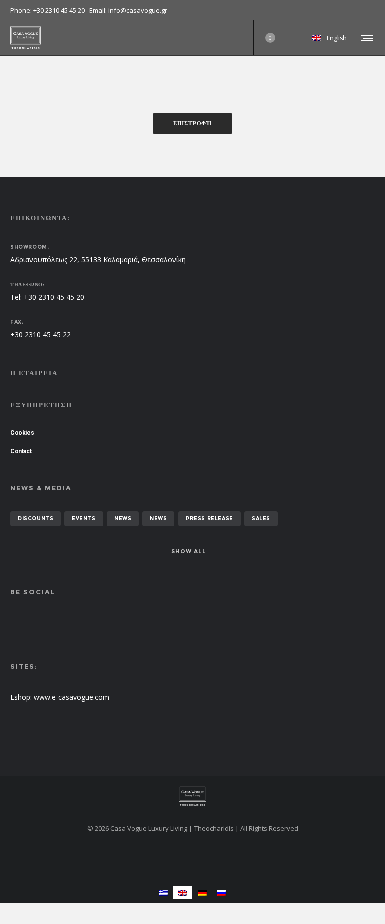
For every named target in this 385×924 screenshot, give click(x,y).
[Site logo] (25, 37)
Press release (209, 518)
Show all (188, 551)
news (122, 518)
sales (261, 518)
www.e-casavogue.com (71, 697)
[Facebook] (367, 10)
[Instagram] (374, 10)
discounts (35, 518)
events (84, 518)
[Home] (192, 796)
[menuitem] (163, 892)
